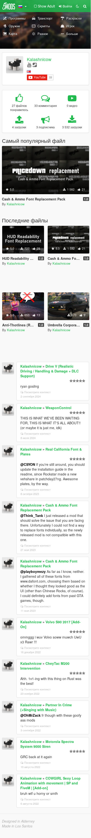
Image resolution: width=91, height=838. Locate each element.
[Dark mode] (77, 6)
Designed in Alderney (18, 821)
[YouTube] (29, 64)
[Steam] (34, 64)
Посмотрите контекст (37, 392)
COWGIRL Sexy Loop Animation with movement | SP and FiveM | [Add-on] (50, 783)
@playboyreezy (33, 571)
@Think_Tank (31, 515)
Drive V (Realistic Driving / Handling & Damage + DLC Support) (49, 371)
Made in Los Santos (17, 826)
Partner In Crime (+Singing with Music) (46, 707)
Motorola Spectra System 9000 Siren (47, 744)
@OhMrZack (30, 715)
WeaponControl (58, 407)
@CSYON (27, 464)
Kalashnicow (39, 59)
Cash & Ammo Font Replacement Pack (48, 507)
